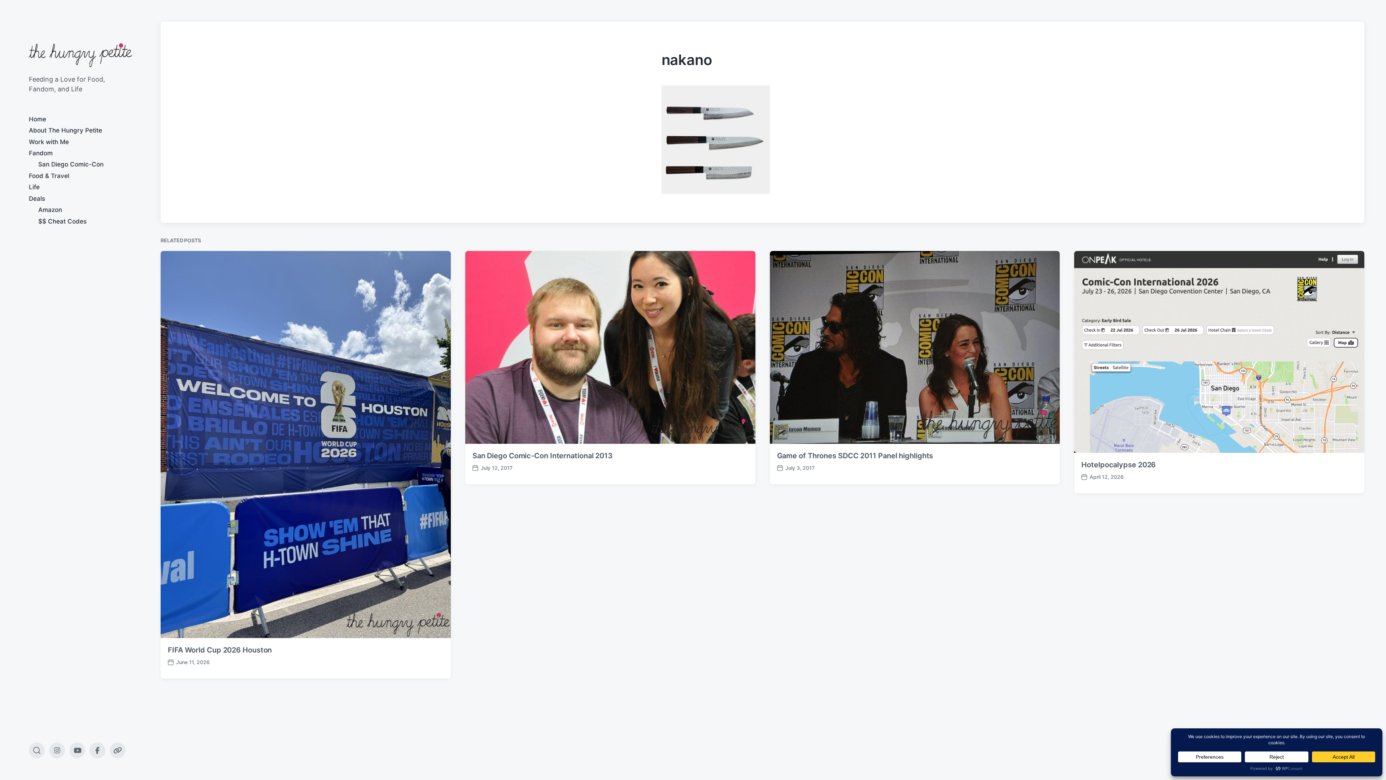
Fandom (41, 153)
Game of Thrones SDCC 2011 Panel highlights (855, 455)
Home (37, 119)
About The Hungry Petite (65, 130)
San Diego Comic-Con (71, 164)
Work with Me (49, 142)
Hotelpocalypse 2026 (1118, 464)
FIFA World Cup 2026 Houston (220, 650)
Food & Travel (49, 175)
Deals (37, 198)
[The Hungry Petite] (80, 55)
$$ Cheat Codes (62, 221)
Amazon (50, 209)
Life (34, 187)
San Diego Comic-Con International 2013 (542, 455)
